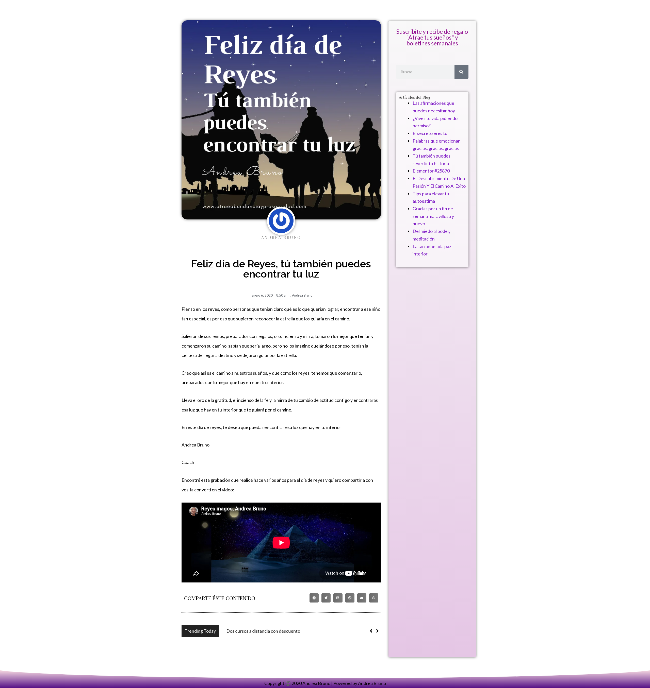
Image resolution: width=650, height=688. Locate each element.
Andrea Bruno (302, 295)
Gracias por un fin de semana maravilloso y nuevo (433, 216)
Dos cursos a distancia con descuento (259, 631)
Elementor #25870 (431, 171)
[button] (314, 598)
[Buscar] (461, 72)
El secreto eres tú (430, 133)
